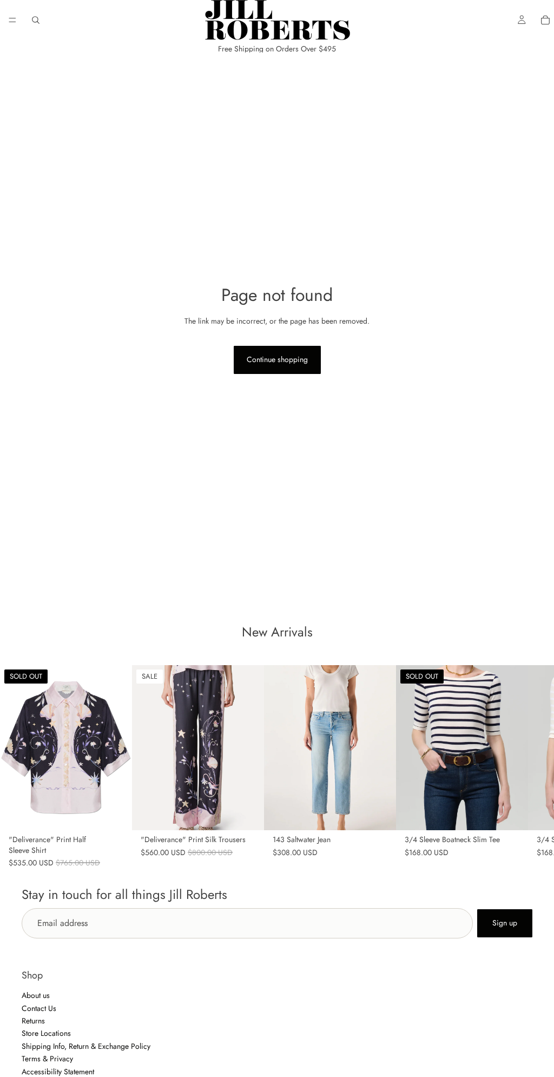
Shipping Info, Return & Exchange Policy (86, 1046)
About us (36, 995)
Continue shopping (277, 359)
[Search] (36, 20)
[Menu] (12, 20)
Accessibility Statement (58, 1071)
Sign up (504, 922)
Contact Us (39, 1008)
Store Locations (46, 1033)
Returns (33, 1020)
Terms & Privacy (47, 1058)
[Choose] (247, 814)
